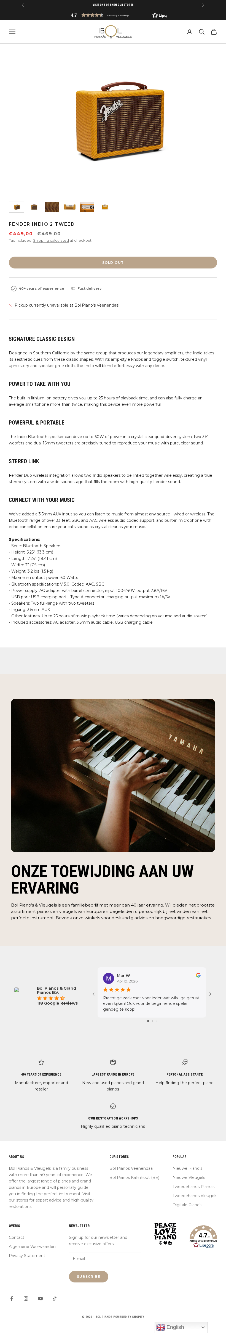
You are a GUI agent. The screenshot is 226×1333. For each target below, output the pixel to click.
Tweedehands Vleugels (195, 1195)
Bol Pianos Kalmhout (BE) (134, 1177)
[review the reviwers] (198, 975)
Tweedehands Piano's (193, 1186)
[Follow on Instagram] (26, 1298)
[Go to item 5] (87, 207)
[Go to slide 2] (152, 1021)
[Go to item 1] (16, 207)
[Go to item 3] (52, 207)
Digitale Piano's (187, 1204)
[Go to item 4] (69, 207)
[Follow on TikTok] (54, 1298)
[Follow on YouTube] (40, 1298)
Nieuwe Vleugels (189, 1177)
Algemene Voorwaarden (32, 1246)
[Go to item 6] (104, 207)
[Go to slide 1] (148, 1021)
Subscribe (88, 1276)
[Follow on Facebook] (11, 1298)
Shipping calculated (51, 240)
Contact (16, 1237)
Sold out (113, 262)
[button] (113, 15)
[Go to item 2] (34, 207)
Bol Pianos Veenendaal (131, 1168)
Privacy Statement (27, 1255)
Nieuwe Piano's (187, 1168)
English (174, 1327)
